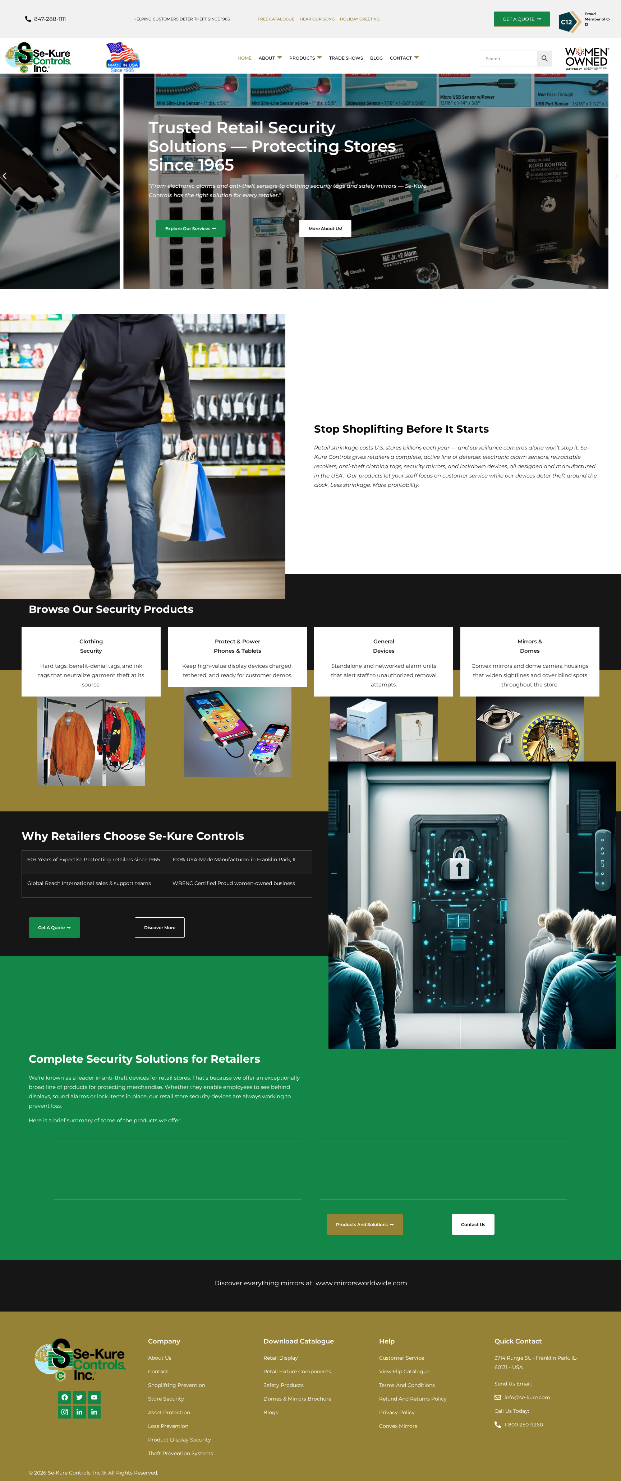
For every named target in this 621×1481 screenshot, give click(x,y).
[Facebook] (64, 1397)
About (267, 58)
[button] (4, 175)
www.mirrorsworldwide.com (361, 1283)
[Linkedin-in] (79, 1412)
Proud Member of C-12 (597, 19)
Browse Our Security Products (111, 609)
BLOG (376, 58)
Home (245, 58)
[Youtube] (94, 1397)
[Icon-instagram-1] (64, 1412)
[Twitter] (79, 1397)
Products (302, 58)
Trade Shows (346, 58)
